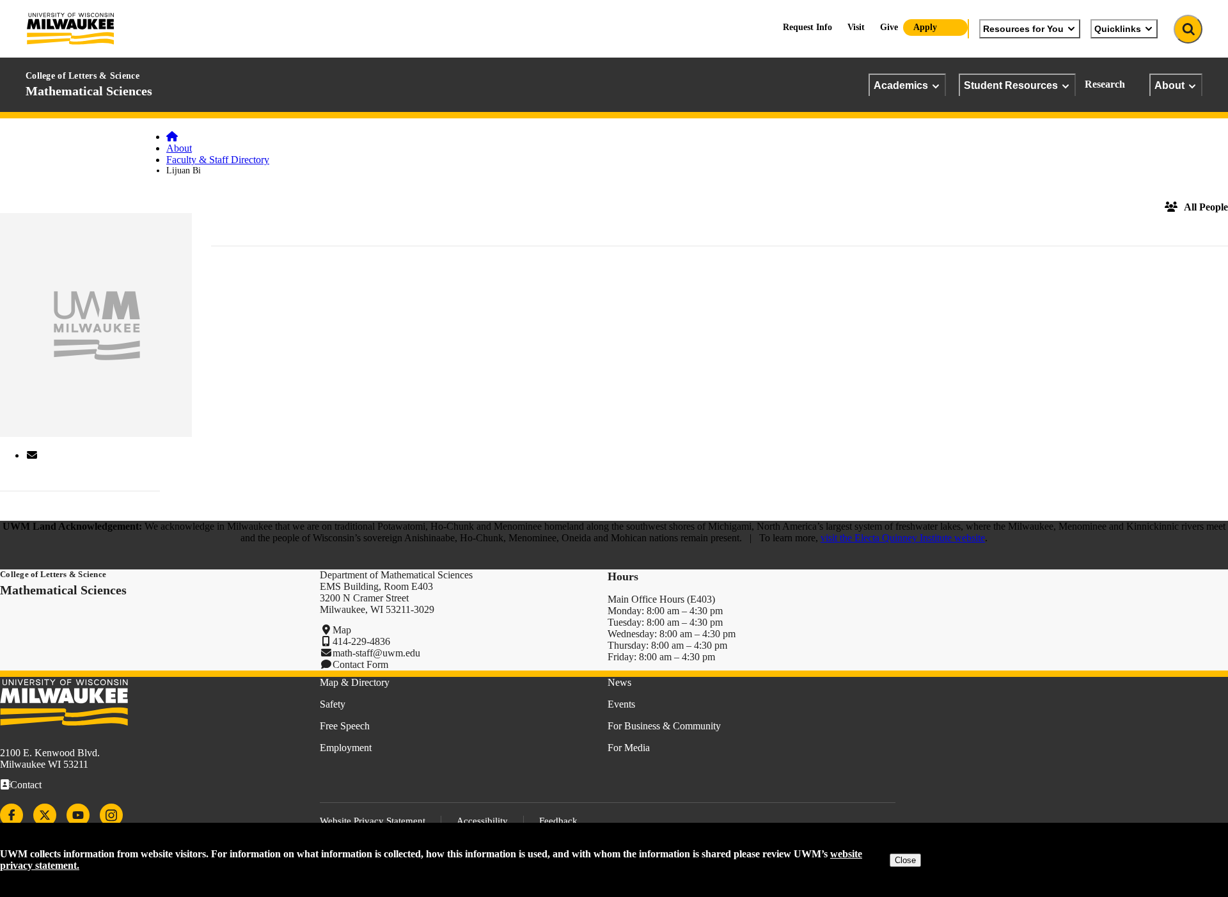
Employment (346, 747)
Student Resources (1011, 85)
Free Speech (345, 725)
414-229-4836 (361, 641)
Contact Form (360, 664)
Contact (26, 784)
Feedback (558, 821)
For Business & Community (664, 725)
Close (905, 860)
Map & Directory (355, 682)
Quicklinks (1117, 29)
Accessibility (482, 821)
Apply (925, 27)
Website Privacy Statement (372, 821)
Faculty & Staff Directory (217, 159)
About (1169, 85)
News (619, 682)
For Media (629, 747)
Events (621, 704)
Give (889, 27)
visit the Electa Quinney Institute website (903, 537)
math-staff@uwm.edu (376, 652)
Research (1105, 84)
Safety (332, 704)
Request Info (807, 27)
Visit (856, 27)
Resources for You (1023, 29)
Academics (901, 85)
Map (342, 629)
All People (1206, 207)
